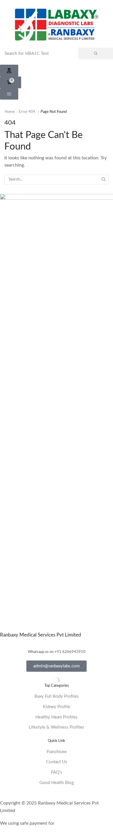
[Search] (95, 53)
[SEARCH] (104, 179)
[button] (9, 71)
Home (10, 112)
